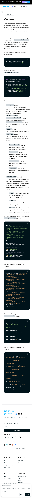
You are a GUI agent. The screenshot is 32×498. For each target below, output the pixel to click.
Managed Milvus (8, 465)
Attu (5, 476)
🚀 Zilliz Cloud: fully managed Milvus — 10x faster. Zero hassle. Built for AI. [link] (11, 2)
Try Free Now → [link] (26, 2)
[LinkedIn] (16, 437)
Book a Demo (7, 467)
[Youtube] (20, 437)
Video (19, 465)
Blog (5, 463)
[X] (9, 437)
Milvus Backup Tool (9, 483)
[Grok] (10, 445)
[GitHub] (5, 437)
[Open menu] (29, 7)
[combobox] (23, 6)
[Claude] (12, 445)
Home (5, 11)
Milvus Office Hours (22, 477)
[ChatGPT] (4, 445)
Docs (9, 11)
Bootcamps (20, 460)
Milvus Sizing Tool (9, 481)
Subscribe (17, 430)
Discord (20, 480)
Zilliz (25, 417)
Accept (27, 494)
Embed (8, 126)
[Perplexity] (7, 445)
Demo (19, 463)
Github (20, 482)
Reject (21, 494)
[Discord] (12, 437)
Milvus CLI (7, 478)
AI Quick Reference (9, 469)
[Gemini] (15, 445)
